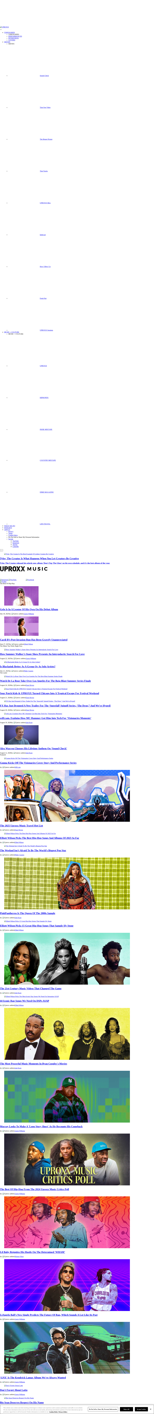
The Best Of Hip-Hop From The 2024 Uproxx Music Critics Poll (34, 1189)
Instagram (16, 543)
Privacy (10, 531)
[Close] (150, 1409)
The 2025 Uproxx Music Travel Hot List (21, 825)
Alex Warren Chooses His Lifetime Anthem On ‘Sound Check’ (33, 748)
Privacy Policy (63, 1412)
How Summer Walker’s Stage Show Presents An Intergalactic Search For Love (42, 654)
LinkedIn (16, 546)
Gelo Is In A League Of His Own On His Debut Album (29, 609)
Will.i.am (18, 767)
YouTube (16, 541)
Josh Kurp (29, 722)
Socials (10, 539)
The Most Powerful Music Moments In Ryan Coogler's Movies (33, 1063)
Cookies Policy (53, 1412)
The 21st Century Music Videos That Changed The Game (30, 988)
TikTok (15, 545)
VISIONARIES (9, 32)
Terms (10, 533)
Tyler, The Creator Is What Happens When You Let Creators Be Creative (39, 558)
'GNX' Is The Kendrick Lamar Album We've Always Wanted (33, 1377)
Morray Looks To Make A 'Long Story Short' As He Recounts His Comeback (41, 1126)
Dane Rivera (30, 685)
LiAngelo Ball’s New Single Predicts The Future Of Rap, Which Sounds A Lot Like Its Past (49, 1315)
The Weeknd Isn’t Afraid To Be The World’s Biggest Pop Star (33, 850)
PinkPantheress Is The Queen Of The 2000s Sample (27, 913)
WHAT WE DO (9, 526)
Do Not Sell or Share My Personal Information (103, 1409)
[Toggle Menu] (1, 29)
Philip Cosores (28, 671)
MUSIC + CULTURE (11, 332)
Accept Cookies (141, 1409)
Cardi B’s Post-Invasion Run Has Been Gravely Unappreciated (33, 639)
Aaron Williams (29, 614)
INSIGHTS (8, 528)
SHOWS (7, 42)
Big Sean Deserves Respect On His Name (22, 1402)
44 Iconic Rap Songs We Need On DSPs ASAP (24, 1000)
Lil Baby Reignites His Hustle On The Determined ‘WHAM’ (32, 1252)
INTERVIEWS (13, 38)
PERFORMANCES (15, 36)
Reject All (126, 1409)
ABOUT (7, 530)
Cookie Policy (13, 535)
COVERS (11, 40)
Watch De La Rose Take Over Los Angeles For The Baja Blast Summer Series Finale (45, 680)
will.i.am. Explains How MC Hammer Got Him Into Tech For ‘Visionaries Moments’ (45, 718)
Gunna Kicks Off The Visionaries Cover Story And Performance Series (38, 762)
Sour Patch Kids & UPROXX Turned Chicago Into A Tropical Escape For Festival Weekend (49, 693)
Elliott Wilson (28, 644)
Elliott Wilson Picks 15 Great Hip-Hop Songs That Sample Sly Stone (36, 925)
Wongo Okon (19, 1256)
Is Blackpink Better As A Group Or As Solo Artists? (27, 666)
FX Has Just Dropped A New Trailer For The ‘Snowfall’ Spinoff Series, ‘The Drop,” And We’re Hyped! (55, 705)
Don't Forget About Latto (13, 1390)
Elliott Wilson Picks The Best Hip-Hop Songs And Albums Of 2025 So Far (39, 838)
